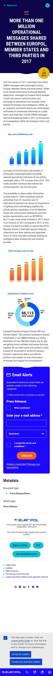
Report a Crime (20, 545)
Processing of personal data (17, 574)
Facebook (28, 587)
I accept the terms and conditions (25, 445)
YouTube (37, 587)
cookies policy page (20, 641)
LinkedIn (24, 587)
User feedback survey (26, 554)
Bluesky (33, 587)
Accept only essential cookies (26, 662)
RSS (15, 587)
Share (47, 5)
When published (22, 408)
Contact (34, 672)
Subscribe (26, 455)
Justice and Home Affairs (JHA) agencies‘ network (27, 577)
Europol (11, 672)
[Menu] (49, 672)
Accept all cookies (20, 654)
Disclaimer (14, 433)
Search (27, 672)
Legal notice (11, 565)
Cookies (9, 568)
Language (42, 672)
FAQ (38, 545)
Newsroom (12, 5)
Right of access (12, 571)
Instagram (20, 587)
